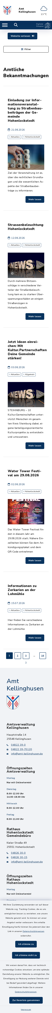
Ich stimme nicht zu (26, 955)
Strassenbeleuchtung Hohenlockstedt (25, 226)
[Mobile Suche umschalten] (16, 25)
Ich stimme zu (26, 944)
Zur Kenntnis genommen (26, 1000)
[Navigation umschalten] (5, 25)
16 (42, 655)
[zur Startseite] (7, 10)
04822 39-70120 (21, 749)
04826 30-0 (18, 853)
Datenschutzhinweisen (33, 931)
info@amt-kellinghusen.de (27, 753)
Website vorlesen (21, 36)
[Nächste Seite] (26, 662)
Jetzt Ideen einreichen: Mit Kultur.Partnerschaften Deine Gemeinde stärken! (27, 350)
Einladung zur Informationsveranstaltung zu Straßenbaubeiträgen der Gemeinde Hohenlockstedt (25, 110)
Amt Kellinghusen (27, 10)
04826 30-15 (19, 857)
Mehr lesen (35, 199)
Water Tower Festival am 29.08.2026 (24, 473)
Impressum (26, 1009)
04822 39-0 (18, 745)
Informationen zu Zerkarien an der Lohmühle (22, 590)
